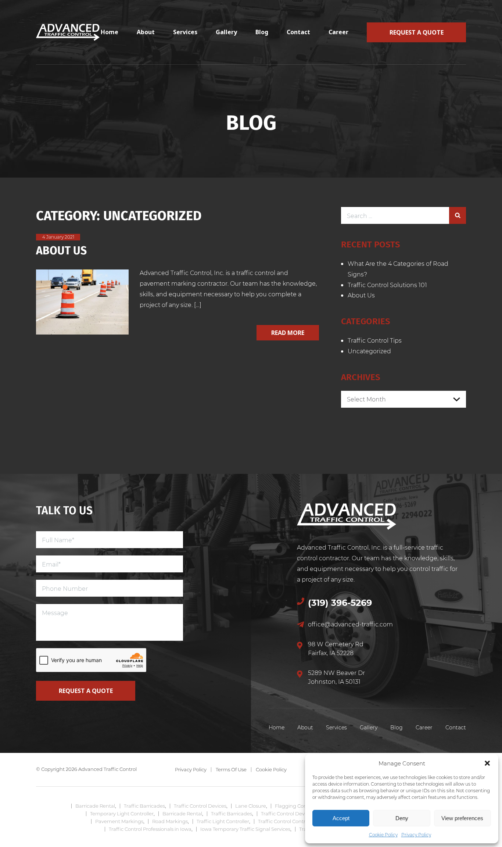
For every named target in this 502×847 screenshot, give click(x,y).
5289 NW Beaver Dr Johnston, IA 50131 (336, 677)
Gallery (226, 32)
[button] (487, 763)
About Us (61, 249)
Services (185, 32)
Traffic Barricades (144, 806)
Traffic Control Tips (375, 340)
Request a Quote (417, 32)
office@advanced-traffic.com (350, 624)
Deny (401, 818)
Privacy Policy (416, 834)
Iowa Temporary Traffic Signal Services (245, 829)
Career (338, 32)
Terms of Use (231, 769)
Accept (341, 818)
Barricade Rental (95, 806)
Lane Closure (250, 806)
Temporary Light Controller (122, 813)
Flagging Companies (299, 806)
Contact (298, 32)
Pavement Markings (119, 821)
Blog (261, 32)
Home (109, 32)
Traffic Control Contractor (288, 821)
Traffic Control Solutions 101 (387, 285)
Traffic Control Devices (200, 806)
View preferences (462, 818)
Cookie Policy (383, 834)
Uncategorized (369, 351)
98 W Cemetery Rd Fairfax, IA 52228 (335, 648)
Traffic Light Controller (223, 821)
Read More (287, 333)
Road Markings (170, 821)
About (146, 32)
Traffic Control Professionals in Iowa (150, 829)
